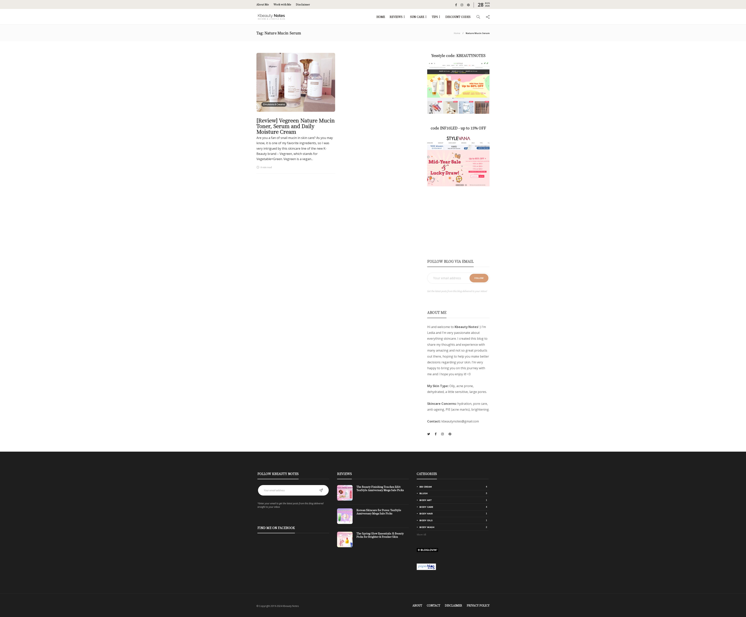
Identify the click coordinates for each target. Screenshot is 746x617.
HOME (380, 17)
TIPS (435, 17)
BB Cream (453, 486)
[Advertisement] (458, 222)
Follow (479, 278)
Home (457, 33)
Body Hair (453, 513)
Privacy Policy (478, 605)
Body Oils (453, 520)
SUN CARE (417, 17)
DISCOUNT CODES (458, 17)
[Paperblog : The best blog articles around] (426, 566)
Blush (453, 493)
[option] (373, 518)
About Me (262, 4)
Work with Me (282, 4)
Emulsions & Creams (274, 104)
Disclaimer (303, 4)
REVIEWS (396, 17)
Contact (433, 605)
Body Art (453, 500)
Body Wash (453, 527)
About (417, 605)
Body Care (453, 506)
